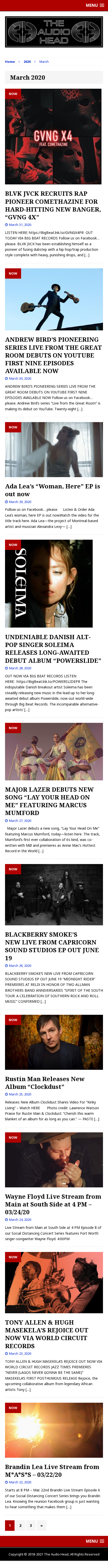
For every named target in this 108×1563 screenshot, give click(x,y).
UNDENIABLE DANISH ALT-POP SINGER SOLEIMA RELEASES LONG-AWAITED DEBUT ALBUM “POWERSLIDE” (53, 649)
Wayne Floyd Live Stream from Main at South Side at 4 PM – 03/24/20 (53, 1204)
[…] (86, 255)
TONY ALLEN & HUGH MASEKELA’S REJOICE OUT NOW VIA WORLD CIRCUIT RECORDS (46, 1334)
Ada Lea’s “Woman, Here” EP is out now (52, 490)
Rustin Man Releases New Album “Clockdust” (45, 1083)
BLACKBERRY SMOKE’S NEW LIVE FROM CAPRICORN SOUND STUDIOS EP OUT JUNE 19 (52, 946)
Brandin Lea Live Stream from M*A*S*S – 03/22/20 (52, 1471)
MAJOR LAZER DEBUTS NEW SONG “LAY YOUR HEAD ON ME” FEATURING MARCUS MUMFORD (49, 801)
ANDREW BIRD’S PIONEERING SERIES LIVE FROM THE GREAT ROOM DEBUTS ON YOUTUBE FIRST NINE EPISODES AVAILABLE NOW (53, 355)
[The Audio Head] (54, 32)
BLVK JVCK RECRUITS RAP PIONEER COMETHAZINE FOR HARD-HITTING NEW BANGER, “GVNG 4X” (53, 205)
